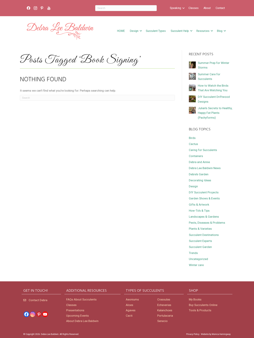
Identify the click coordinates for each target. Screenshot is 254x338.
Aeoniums (132, 299)
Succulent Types (156, 31)
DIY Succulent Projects (204, 192)
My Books (195, 299)
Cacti (129, 315)
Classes (194, 8)
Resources (202, 31)
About (207, 8)
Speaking (175, 8)
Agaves (130, 310)
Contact (220, 8)
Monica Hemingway (221, 334)
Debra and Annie (199, 162)
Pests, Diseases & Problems (207, 222)
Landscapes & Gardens (204, 216)
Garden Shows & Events (204, 198)
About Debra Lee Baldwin (82, 321)
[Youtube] (45, 314)
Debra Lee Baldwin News (205, 168)
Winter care (196, 265)
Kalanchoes (164, 310)
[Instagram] (32, 314)
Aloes (129, 305)
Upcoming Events (77, 315)
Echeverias (164, 305)
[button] (183, 8)
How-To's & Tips (199, 210)
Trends (193, 253)
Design (134, 31)
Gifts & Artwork (199, 204)
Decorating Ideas (200, 180)
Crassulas (163, 299)
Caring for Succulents (203, 150)
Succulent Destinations (204, 235)
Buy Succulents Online (203, 305)
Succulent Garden (200, 247)
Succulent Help (180, 31)
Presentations (75, 310)
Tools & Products (200, 310)
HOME (121, 31)
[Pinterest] (39, 314)
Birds (192, 138)
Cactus (193, 144)
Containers (196, 156)
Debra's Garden (198, 174)
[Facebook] (26, 314)
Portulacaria (165, 315)
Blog (219, 31)
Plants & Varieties (200, 228)
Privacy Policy (192, 334)
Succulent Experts (200, 241)
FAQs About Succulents (81, 299)
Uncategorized (198, 259)
